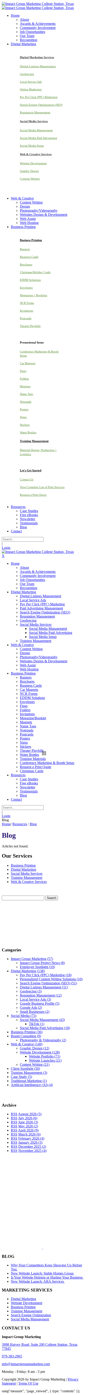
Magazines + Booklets (33, 295)
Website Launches (45, 1060)
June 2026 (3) (28, 1122)
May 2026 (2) (28, 1126)
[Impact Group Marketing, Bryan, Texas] (40, 1213)
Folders (24, 378)
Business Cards (29, 257)
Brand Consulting (26, 1036)
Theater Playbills (30, 326)
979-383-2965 (12, 1356)
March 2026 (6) (29, 1134)
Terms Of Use (28, 1383)
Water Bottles (28, 432)
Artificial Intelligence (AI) (32, 1085)
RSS (14, 1114)
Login (6, 548)
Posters (24, 409)
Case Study (21, 1077)
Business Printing (23, 865)
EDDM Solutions (30, 280)
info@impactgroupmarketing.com (26, 1364)
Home (6, 824)
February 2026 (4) (31, 1138)
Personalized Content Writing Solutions (51, 979)
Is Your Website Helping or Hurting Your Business (47, 1277)
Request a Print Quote (33, 494)
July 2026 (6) (27, 1118)
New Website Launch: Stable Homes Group (42, 1273)
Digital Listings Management (38, 66)
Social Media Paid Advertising (38, 138)
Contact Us (26, 479)
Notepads (25, 401)
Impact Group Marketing (32, 959)
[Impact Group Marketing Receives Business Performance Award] (57, 1247)
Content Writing (30, 178)
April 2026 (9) (28, 1130)
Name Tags (26, 394)
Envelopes (26, 287)
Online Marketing (31, 89)
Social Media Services (26, 873)
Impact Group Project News (42, 963)
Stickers (25, 424)
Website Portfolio (44, 1056)
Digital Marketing (23, 869)
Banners (25, 249)
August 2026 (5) (30, 1114)
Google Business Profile (39, 1003)
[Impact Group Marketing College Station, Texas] (38, 4)
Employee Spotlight (37, 967)
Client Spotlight (25, 1068)
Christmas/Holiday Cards (35, 272)
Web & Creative (26, 1044)
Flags (23, 371)
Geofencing (27, 74)
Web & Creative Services (29, 882)
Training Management (26, 878)
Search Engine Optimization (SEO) (41, 104)
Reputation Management (35, 112)
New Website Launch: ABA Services (38, 1281)
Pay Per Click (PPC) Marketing (39, 97)
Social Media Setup (32, 145)
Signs (23, 417)
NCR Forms (27, 303)
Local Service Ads (31, 81)
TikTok (36, 1024)
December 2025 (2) (32, 1146)
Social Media (23, 1016)
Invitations (26, 310)
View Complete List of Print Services (42, 487)
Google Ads (31, 1007)
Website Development (33, 163)
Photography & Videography (43, 1040)
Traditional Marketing (29, 1081)
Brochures (26, 264)
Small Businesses (34, 1012)
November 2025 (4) (32, 1151)
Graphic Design (29, 171)
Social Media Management (36, 130)
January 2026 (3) (30, 1142)
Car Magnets (27, 363)
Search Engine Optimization (31, 1315)
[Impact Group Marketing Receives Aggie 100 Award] (33, 1247)
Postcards (25, 318)
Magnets (25, 386)
